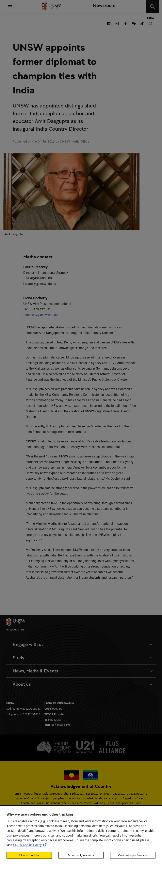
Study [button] (18, 657)
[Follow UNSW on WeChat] (134, 23)
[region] (81, 837)
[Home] (51, 6)
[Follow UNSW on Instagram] (117, 23)
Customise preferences (133, 855)
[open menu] (9, 6)
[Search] (152, 6)
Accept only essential (81, 855)
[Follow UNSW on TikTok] (142, 23)
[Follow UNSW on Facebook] (125, 23)
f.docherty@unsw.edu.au (40, 315)
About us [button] (22, 684)
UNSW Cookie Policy (30, 845)
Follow (149, 17)
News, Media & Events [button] (35, 670)
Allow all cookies (29, 855)
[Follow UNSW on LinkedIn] (109, 23)
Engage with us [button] (28, 644)
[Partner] (103, 6)
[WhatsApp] (150, 23)
